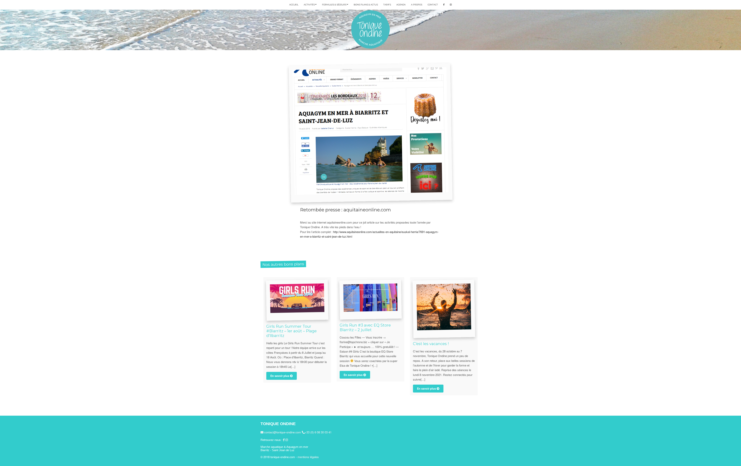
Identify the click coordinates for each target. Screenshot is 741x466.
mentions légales (308, 457)
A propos (416, 4)
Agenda (401, 4)
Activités (309, 4)
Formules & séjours (334, 4)
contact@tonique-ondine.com (282, 432)
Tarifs (387, 4)
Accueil (293, 4)
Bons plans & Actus (366, 4)
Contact (433, 4)
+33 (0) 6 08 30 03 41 (318, 432)
